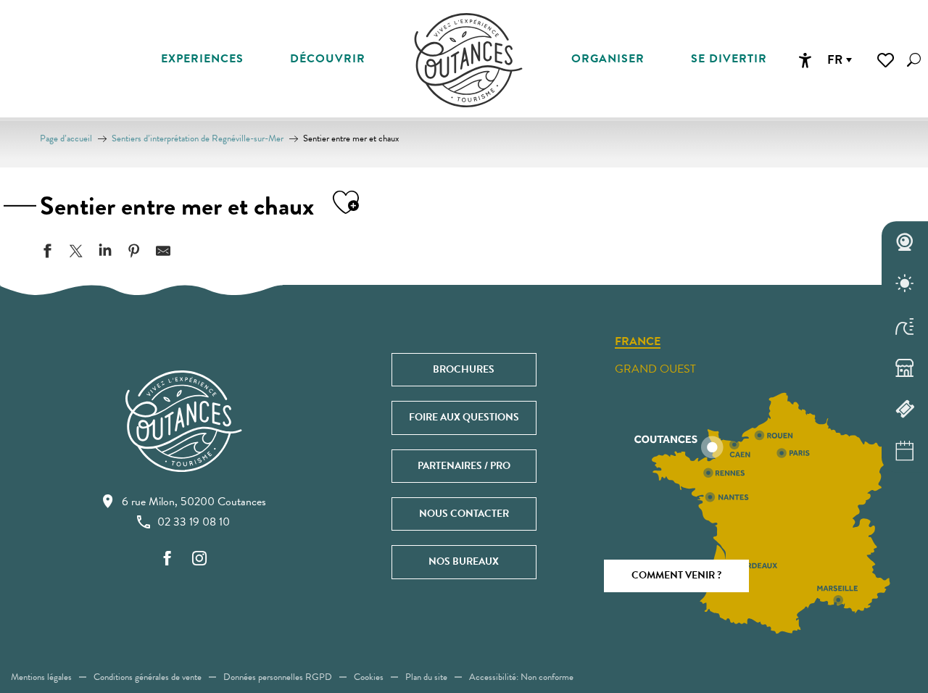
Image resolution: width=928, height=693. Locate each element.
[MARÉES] (905, 325)
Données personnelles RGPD (277, 677)
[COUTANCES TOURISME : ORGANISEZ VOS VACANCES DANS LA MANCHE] (468, 60)
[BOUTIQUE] (905, 367)
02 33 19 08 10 (193, 522)
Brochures (463, 369)
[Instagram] (199, 559)
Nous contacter (464, 513)
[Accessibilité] (804, 60)
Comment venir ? (676, 575)
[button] (914, 60)
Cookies (369, 677)
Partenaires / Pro (464, 465)
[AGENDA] (905, 451)
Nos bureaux (463, 561)
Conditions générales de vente (148, 677)
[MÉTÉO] (905, 284)
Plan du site (426, 677)
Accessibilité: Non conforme (521, 677)
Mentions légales (41, 677)
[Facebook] (167, 559)
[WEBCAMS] (905, 242)
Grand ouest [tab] (655, 369)
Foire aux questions (464, 417)
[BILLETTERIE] (905, 410)
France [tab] (637, 342)
